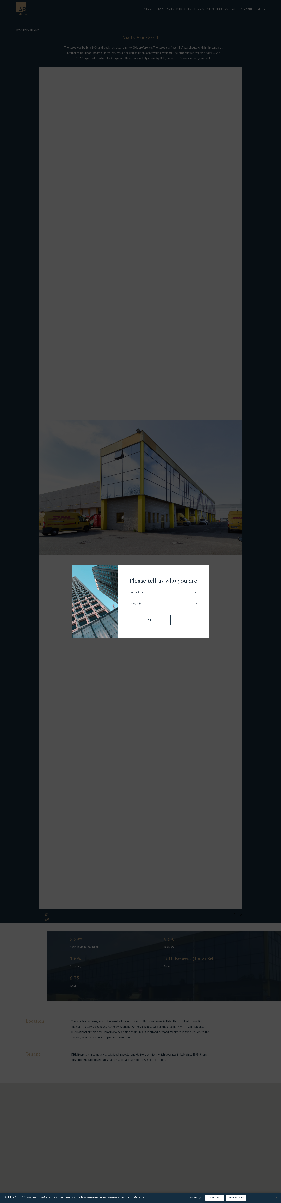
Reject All (214, 1197)
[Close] (276, 1197)
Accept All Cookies (236, 1197)
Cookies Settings (194, 1197)
